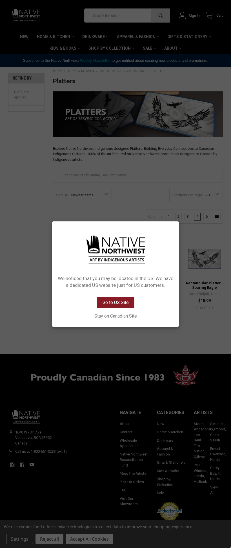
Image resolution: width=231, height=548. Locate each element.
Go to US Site (116, 302)
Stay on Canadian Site (115, 316)
